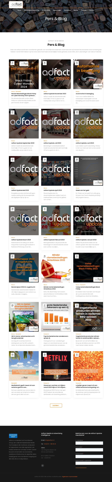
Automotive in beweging (85, 94)
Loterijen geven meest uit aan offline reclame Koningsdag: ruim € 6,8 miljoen (88, 387)
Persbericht (18, 91)
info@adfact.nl (49, 440)
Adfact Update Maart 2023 (21, 240)
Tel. (42, 444)
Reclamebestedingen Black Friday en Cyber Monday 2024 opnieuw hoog (23, 96)
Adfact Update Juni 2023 (85, 143)
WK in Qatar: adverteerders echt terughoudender (23, 337)
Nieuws (13, 91)
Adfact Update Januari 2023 (86, 240)
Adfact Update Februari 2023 (54, 240)
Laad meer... (56, 405)
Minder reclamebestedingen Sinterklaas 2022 (54, 288)
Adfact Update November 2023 (55, 94)
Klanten (76, 10)
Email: (43, 440)
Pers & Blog (67, 10)
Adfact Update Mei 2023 (20, 190)
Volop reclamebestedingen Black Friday (88, 288)
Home (19, 10)
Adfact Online (46, 10)
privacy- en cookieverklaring (99, 477)
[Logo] (16, 4)
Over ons (83, 10)
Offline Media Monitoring (31, 10)
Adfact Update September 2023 (22, 143)
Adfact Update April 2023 (53, 190)
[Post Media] (24, 74)
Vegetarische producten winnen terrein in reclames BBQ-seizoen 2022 (87, 338)
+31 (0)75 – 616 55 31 (49, 444)
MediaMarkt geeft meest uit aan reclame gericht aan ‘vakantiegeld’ (23, 387)
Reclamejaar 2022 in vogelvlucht (23, 287)
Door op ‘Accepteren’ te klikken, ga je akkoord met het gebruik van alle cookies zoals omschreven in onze (60, 477)
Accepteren (24, 477)
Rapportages (57, 10)
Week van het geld (82, 190)
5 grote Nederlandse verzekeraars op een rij (56, 337)
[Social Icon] (42, 465)
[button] (109, 477)
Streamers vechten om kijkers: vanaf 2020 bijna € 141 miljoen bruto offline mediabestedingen (55, 387)
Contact (91, 10)
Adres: (43, 448)
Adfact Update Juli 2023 (52, 143)
